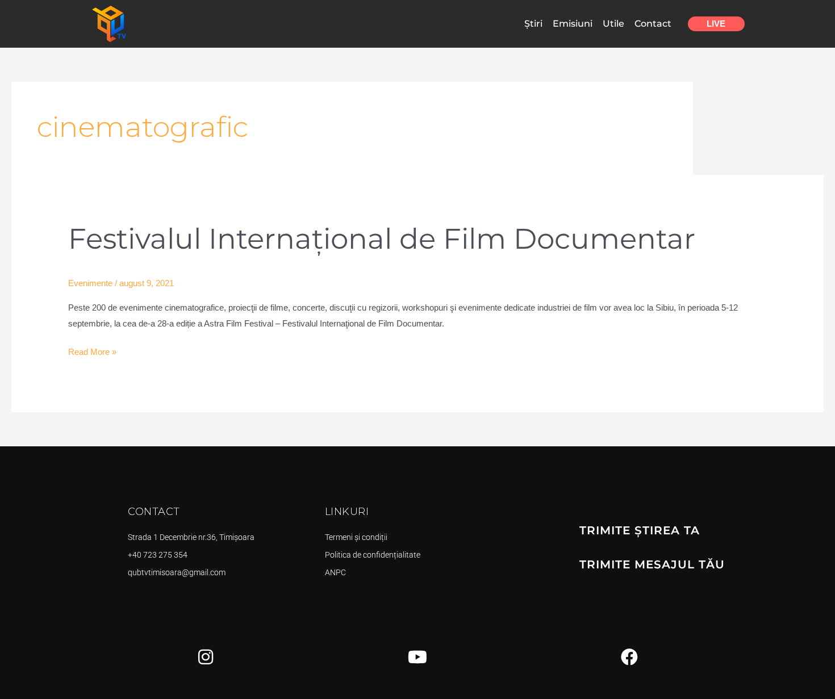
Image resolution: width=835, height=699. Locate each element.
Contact (652, 23)
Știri (533, 23)
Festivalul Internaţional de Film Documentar (381, 238)
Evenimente (90, 283)
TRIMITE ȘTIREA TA (639, 530)
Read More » (92, 350)
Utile (613, 23)
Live (716, 23)
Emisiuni (572, 23)
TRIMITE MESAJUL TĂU (652, 564)
